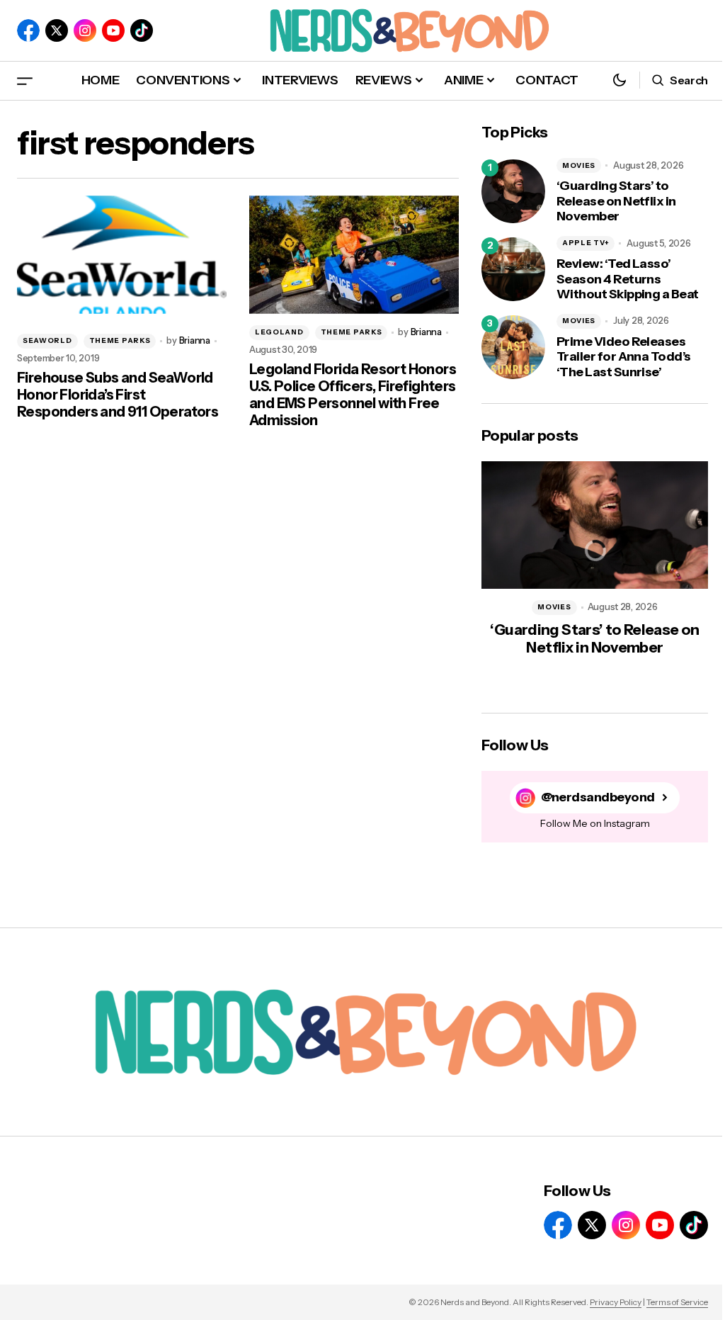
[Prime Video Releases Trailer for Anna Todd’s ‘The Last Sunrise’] (513, 347)
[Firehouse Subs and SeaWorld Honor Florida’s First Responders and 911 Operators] (122, 255)
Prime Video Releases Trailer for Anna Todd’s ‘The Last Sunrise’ (623, 357)
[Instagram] (85, 30)
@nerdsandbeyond (598, 797)
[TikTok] (141, 30)
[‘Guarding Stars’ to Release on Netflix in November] (513, 191)
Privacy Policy (615, 1302)
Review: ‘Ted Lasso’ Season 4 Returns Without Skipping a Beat (627, 279)
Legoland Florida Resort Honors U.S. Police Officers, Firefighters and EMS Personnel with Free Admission (352, 395)
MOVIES (578, 165)
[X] (56, 30)
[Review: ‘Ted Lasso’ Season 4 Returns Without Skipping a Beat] (513, 269)
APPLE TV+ (585, 242)
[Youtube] (113, 30)
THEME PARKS (120, 340)
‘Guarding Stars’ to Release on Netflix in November (616, 201)
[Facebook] (28, 30)
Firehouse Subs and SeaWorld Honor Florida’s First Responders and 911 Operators (117, 394)
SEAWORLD (47, 340)
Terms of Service (677, 1302)
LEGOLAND (279, 332)
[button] (25, 80)
